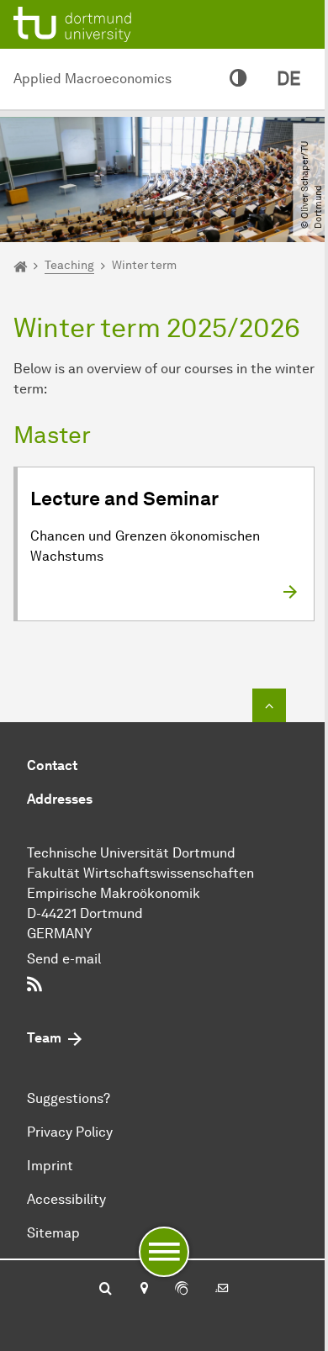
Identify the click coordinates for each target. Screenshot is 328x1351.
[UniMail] (222, 1290)
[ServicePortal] (181, 1290)
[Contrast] (238, 79)
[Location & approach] (143, 1290)
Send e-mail (64, 959)
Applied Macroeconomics (92, 79)
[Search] (105, 1290)
